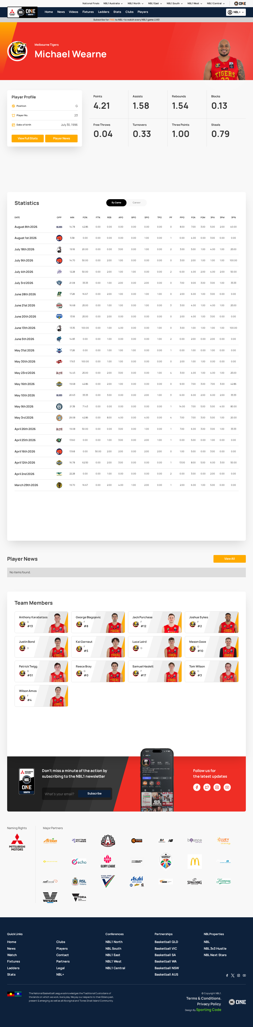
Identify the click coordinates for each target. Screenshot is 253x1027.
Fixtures (13, 961)
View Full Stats (28, 138)
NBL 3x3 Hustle (215, 948)
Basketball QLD (166, 942)
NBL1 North (134, 3)
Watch (12, 955)
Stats (11, 974)
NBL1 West (193, 3)
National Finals (91, 3)
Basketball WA (166, 961)
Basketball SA (165, 955)
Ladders (13, 968)
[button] (113, 3)
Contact (62, 955)
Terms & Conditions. (203, 998)
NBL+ (60, 974)
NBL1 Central (214, 3)
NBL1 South (173, 3)
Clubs (60, 942)
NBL (207, 942)
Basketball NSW (167, 968)
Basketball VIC (166, 948)
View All (229, 559)
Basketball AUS (166, 974)
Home (11, 942)
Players (62, 948)
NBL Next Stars (215, 955)
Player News (61, 138)
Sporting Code (208, 1009)
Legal (60, 968)
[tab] (116, 202)
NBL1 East (153, 3)
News (11, 948)
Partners (63, 961)
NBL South (113, 948)
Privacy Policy (209, 1004)
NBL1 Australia (112, 3)
